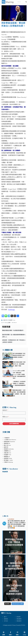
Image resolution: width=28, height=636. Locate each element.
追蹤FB (10, 634)
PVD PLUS (23, 625)
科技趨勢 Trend (11, 320)
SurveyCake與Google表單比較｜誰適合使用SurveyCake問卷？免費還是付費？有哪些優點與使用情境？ (19, 374)
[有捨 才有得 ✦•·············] (14, 565)
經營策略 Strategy (8, 458)
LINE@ (24, 634)
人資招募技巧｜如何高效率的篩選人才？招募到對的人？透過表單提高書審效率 (19, 383)
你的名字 (4, 410)
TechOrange (11, 309)
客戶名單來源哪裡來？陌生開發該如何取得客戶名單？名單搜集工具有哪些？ (19, 355)
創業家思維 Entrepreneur (9, 441)
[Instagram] (17, 632)
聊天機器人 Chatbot (8, 460)
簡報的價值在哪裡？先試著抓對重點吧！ (13, 330)
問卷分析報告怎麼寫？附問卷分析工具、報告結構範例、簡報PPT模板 (19, 364)
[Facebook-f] (10, 632)
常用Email (5, 416)
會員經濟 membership (9, 449)
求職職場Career (7, 450)
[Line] (24, 632)
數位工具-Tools (7, 445)
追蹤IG (17, 634)
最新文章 (5, 320)
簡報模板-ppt (7, 456)
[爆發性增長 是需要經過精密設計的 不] (14, 542)
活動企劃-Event (7, 452)
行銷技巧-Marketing (8, 462)
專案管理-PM (7, 443)
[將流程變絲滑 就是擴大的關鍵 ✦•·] (14, 589)
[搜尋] (26, 2)
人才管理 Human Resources (10, 439)
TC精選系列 (6, 437)
